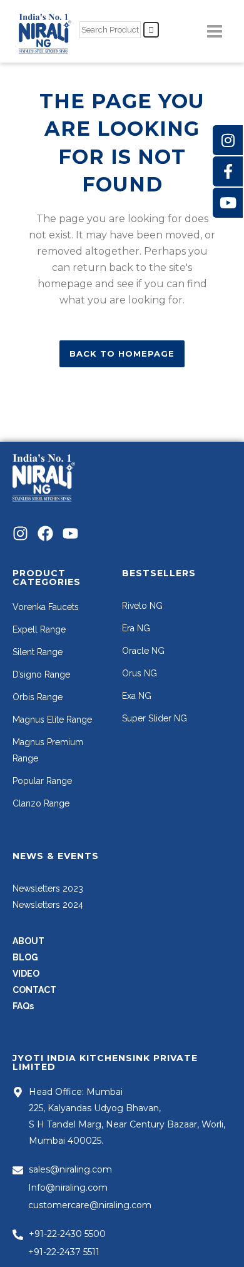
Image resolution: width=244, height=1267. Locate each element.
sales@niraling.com (70, 1169)
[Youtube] (70, 533)
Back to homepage (122, 354)
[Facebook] (45, 533)
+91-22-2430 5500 (67, 1233)
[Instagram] (20, 533)
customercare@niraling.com (89, 1205)
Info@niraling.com (68, 1187)
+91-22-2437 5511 (63, 1252)
